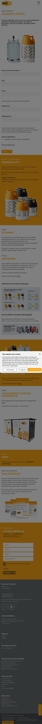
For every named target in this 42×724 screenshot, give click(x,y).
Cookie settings (10, 369)
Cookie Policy (14, 365)
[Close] (39, 354)
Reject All (23, 369)
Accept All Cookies (34, 369)
